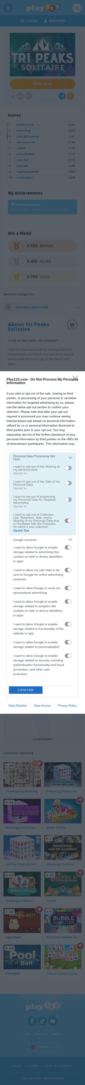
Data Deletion (17, 705)
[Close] (76, 380)
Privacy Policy (67, 705)
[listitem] (42, 458)
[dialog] (42, 542)
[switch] (68, 468)
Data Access (42, 705)
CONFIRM (26, 690)
